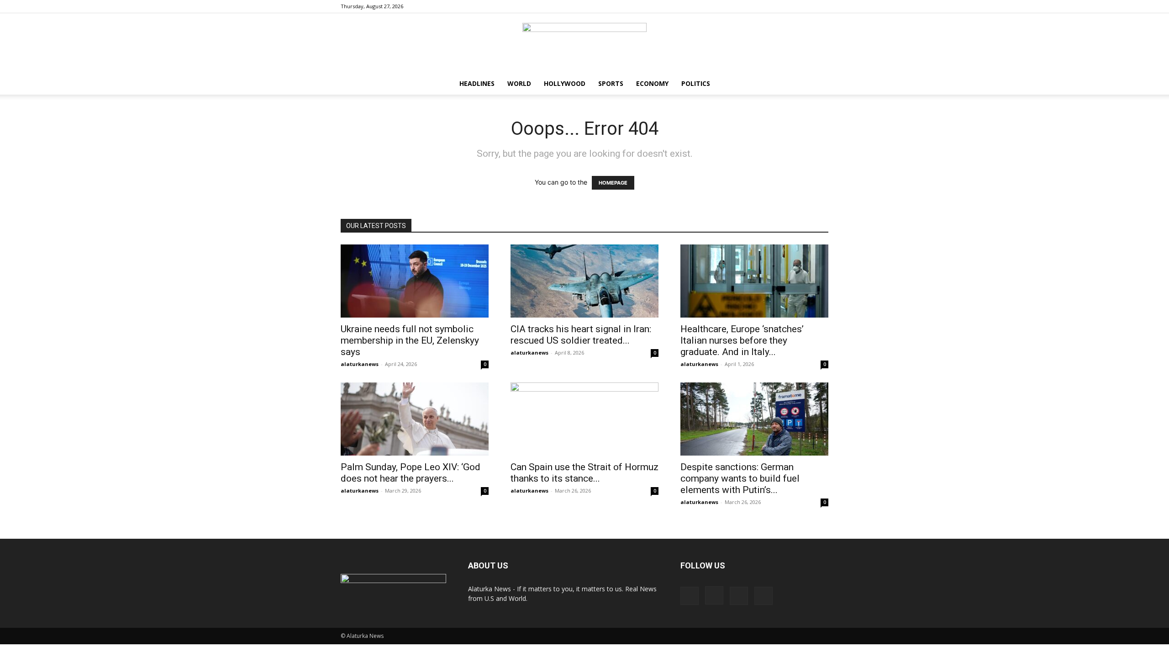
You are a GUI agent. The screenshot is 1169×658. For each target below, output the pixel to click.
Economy (652, 83)
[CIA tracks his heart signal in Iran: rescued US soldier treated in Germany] (584, 281)
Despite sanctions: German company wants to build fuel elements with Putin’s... (740, 478)
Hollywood (564, 83)
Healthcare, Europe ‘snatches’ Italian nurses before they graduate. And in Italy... (742, 340)
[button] (817, 84)
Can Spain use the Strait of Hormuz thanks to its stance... (584, 473)
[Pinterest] (806, 6)
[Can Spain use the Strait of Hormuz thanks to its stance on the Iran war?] (584, 419)
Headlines (477, 83)
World (519, 83)
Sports (610, 83)
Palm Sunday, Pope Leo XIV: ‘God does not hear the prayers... (410, 473)
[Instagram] (791, 6)
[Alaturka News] (584, 43)
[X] (821, 6)
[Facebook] (776, 6)
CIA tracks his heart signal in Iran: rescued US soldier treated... (581, 335)
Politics (695, 83)
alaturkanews (360, 364)
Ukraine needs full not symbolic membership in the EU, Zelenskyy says (410, 340)
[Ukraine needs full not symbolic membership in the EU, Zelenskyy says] (415, 281)
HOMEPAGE (613, 183)
